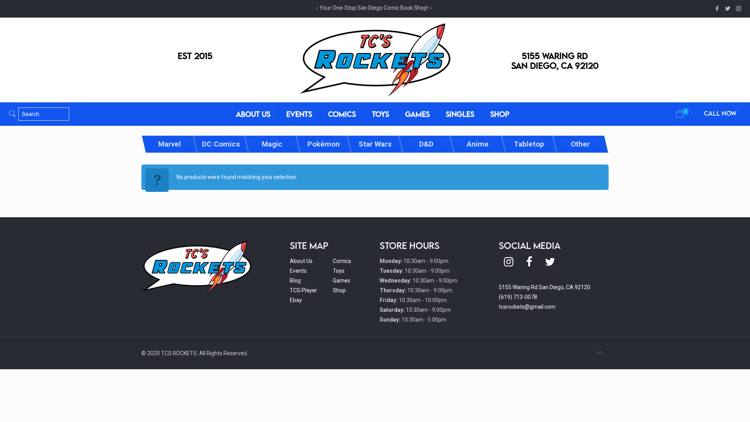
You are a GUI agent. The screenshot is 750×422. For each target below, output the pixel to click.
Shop (339, 290)
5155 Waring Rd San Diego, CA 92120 (544, 287)
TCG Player (303, 290)
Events (298, 271)
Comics (342, 261)
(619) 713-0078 (518, 297)
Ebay (296, 300)
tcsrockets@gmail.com (527, 307)
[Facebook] (717, 8)
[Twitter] (728, 8)
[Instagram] (738, 8)
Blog (295, 280)
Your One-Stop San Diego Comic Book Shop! (374, 8)
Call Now (720, 113)
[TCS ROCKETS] (375, 60)
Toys (339, 271)
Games (341, 280)
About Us (301, 261)
